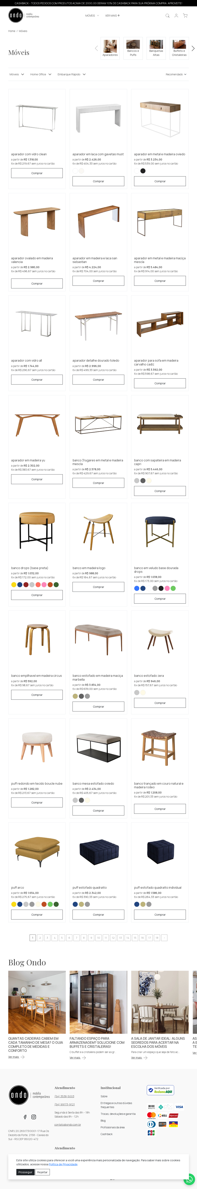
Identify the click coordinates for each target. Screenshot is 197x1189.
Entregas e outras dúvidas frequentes (116, 1105)
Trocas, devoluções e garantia (118, 1114)
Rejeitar (42, 1172)
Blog (103, 1120)
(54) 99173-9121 (64, 1104)
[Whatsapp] (189, 1179)
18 (157, 938)
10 (98, 938)
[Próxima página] (164, 938)
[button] (92, 15)
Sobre (104, 1096)
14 (127, 938)
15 (135, 938)
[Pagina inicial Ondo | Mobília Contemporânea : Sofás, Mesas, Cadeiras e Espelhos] (23, 15)
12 (113, 938)
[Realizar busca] (167, 15)
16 (142, 938)
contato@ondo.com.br (67, 1124)
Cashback (107, 1134)
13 (120, 938)
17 (149, 938)
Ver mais (111, 15)
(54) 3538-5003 (64, 1096)
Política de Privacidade (63, 1164)
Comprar (37, 173)
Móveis (23, 31)
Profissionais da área (113, 1127)
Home (11, 31)
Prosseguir (25, 1172)
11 (106, 938)
